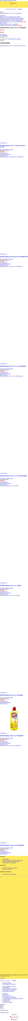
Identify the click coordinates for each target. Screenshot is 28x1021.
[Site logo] (14, 7)
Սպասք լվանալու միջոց (16, 19)
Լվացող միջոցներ (5, 19)
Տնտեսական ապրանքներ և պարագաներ (12, 18)
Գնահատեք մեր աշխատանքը (11, 861)
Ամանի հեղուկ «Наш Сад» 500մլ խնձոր (12, 845)
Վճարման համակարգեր (9, 874)
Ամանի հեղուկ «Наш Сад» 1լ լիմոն (10, 585)
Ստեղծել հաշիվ (4, 1012)
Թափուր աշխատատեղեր (10, 867)
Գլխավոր (2, 16)
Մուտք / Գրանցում (8, 1002)
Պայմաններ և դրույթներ (9, 862)
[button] (5, 154)
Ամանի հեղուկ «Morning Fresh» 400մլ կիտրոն (14, 256)
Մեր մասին (6, 859)
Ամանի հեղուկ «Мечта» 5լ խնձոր (8, 25)
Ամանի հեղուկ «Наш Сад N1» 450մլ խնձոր (10, 21)
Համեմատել (6, 1000)
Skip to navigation (4, 0)
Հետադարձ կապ (7, 869)
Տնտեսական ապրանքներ (13, 16)
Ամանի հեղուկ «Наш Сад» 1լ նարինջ (11, 695)
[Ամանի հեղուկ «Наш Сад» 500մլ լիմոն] (14, 731)
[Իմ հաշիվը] (20, 5)
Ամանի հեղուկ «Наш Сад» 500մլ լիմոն (11, 735)
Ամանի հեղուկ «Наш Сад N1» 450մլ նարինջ (13, 475)
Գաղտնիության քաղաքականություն (13, 860)
